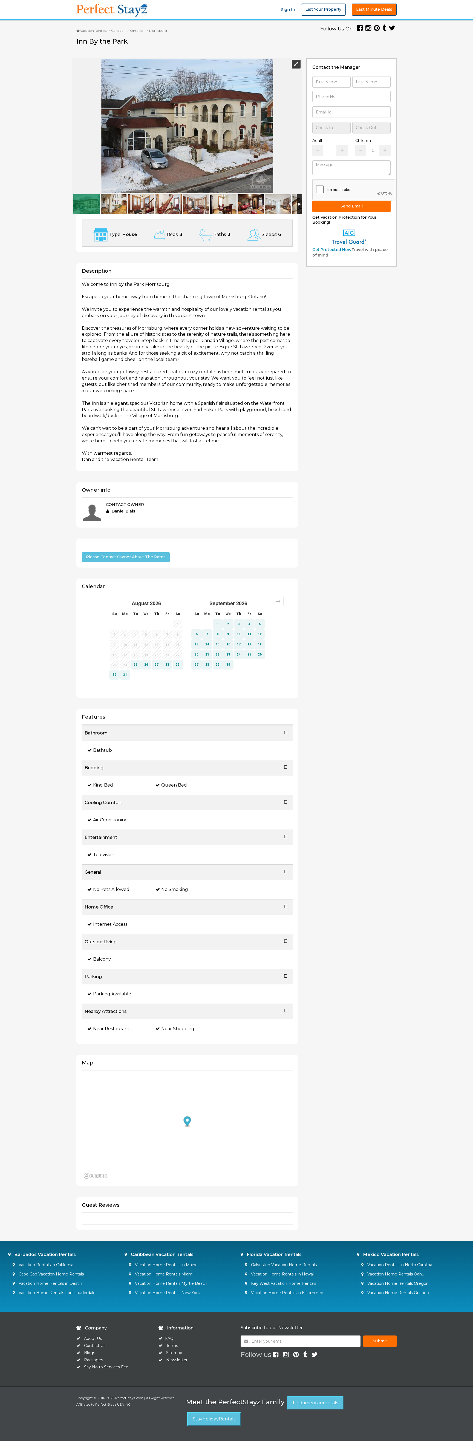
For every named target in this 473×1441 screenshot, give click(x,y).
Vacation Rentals (92, 31)
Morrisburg (158, 31)
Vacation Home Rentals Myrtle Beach (170, 1283)
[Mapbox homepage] (95, 1176)
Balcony (102, 959)
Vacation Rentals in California (45, 1264)
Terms (172, 1345)
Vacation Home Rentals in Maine (166, 1264)
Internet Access (110, 924)
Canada (117, 31)
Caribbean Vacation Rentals (162, 1254)
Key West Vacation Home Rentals (283, 1283)
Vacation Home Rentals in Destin (50, 1283)
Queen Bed (174, 785)
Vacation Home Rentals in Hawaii (282, 1274)
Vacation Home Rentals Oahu (395, 1274)
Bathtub (102, 750)
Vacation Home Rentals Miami (163, 1274)
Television (103, 854)
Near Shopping (177, 1028)
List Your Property (323, 9)
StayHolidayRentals (214, 1419)
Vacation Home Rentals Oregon (397, 1283)
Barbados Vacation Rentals (44, 1254)
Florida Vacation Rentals (274, 1254)
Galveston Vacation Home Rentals (283, 1264)
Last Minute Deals (374, 9)
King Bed (103, 785)
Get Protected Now (331, 249)
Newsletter (177, 1359)
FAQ (169, 1338)
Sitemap (174, 1352)
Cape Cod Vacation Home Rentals (51, 1274)
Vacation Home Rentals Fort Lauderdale (57, 1292)
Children (363, 140)
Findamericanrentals (315, 1402)
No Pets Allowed (111, 889)
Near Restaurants (112, 1028)
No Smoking (174, 889)
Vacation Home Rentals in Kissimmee (286, 1292)
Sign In (288, 9)
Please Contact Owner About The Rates (126, 556)
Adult (317, 140)
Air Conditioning (110, 819)
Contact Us (94, 1345)
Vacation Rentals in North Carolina (399, 1264)
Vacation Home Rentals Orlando (397, 1292)
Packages (93, 1359)
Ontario (136, 31)
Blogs (89, 1352)
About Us (92, 1338)
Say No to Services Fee (106, 1367)
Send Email (352, 206)
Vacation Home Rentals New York (167, 1292)
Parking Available (112, 993)
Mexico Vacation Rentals (390, 1254)
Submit (380, 1341)
